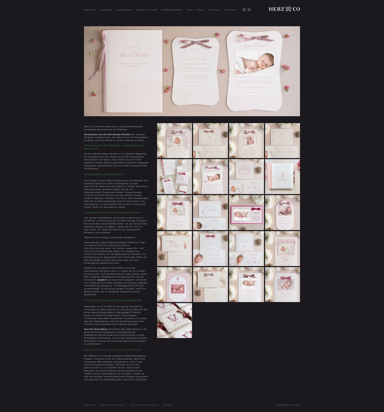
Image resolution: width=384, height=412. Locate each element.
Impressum (90, 405)
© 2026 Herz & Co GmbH (288, 405)
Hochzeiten (124, 10)
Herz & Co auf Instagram (249, 9)
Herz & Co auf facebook (244, 9)
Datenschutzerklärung (113, 405)
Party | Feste (195, 10)
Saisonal (214, 10)
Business (106, 10)
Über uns (90, 10)
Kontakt (231, 10)
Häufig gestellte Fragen (144, 405)
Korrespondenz (171, 10)
